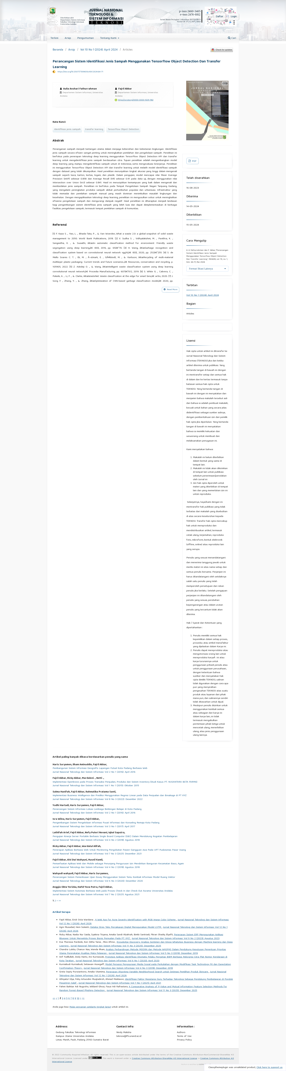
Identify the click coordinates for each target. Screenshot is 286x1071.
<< (54, 998)
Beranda (58, 50)
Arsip (68, 38)
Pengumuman (85, 38)
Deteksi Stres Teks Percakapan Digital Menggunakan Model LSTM (126, 927)
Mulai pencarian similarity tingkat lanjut (90, 1007)
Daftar (219, 16)
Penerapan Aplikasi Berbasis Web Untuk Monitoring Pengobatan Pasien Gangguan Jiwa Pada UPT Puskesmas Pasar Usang (119, 850)
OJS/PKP (201, 1064)
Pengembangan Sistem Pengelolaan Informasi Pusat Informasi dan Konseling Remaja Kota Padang (106, 823)
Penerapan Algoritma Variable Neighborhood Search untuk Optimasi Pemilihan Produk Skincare (157, 972)
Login (234, 16)
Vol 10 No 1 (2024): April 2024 (99, 50)
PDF (193, 161)
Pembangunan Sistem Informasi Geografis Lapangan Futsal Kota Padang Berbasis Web (100, 768)
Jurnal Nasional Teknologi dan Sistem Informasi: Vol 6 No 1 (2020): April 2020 (117, 961)
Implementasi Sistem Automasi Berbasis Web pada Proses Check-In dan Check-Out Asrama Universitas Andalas (113, 891)
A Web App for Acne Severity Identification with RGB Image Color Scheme (135, 920)
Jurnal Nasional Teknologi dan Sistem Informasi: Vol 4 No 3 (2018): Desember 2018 (128, 968)
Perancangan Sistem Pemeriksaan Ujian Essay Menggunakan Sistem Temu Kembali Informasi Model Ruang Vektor (114, 877)
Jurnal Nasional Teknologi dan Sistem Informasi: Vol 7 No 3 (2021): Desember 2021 (97, 854)
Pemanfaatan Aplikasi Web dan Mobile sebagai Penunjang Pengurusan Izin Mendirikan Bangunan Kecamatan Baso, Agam (118, 864)
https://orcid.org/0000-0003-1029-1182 (135, 100)
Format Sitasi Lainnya (201, 268)
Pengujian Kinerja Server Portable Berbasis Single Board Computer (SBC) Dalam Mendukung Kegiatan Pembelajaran (115, 837)
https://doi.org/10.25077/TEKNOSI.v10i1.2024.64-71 (80, 72)
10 (78, 998)
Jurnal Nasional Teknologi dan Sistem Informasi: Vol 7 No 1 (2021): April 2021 (119, 983)
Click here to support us (270, 1067)
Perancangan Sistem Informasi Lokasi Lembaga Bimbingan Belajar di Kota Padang (97, 809)
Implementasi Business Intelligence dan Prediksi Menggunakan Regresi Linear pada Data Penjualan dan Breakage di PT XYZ (120, 796)
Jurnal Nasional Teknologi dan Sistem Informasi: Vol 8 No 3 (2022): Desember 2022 (98, 799)
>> (60, 901)
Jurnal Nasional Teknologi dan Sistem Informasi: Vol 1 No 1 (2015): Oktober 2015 (96, 786)
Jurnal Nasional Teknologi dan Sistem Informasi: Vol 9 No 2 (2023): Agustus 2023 (175, 938)
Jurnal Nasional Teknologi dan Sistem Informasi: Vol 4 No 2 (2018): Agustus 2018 (96, 840)
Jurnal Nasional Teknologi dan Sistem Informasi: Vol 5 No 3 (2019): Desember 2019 (153, 953)
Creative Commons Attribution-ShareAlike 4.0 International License (164, 1058)
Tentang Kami (108, 38)
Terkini (54, 38)
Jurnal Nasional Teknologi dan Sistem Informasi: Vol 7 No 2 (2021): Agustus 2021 (96, 895)
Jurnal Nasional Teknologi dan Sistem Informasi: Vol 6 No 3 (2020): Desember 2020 (98, 881)
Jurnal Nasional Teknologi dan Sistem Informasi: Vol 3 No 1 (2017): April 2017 (94, 827)
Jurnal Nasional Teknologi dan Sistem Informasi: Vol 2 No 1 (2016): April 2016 (94, 772)
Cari (233, 38)
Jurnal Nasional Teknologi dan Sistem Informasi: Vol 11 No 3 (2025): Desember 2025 (116, 946)
